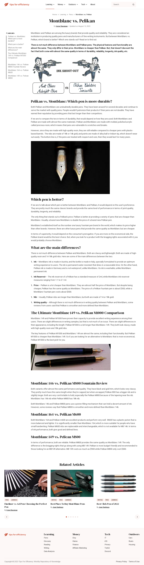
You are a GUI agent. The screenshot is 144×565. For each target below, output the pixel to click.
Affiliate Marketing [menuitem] (80, 548)
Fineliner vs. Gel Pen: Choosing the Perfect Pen (25, 505)
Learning (63, 14)
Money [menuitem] (60, 4)
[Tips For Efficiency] (16, 4)
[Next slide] (137, 517)
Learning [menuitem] (49, 4)
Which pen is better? (16, 44)
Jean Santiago (58, 507)
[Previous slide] (6, 517)
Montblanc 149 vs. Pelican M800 (18, 77)
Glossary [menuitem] (47, 541)
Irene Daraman (62, 26)
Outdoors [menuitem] (72, 4)
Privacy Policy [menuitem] (121, 561)
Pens (71, 14)
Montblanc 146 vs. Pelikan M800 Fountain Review (18, 66)
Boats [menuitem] (131, 541)
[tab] (66, 516)
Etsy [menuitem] (74, 538)
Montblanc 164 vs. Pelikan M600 (18, 71)
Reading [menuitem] (47, 544)
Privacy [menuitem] (107, 544)
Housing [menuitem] (132, 544)
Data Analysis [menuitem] (49, 551)
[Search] (133, 4)
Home (54, 14)
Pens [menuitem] (46, 538)
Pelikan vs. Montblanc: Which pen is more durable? (16, 38)
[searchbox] (123, 4)
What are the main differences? (15, 49)
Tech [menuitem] (83, 4)
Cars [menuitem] (130, 538)
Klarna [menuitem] (75, 541)
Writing (54, 500)
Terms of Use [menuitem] (134, 561)
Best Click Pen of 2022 (108, 503)
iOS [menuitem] (106, 541)
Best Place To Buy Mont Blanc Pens (68, 503)
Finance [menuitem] (76, 544)
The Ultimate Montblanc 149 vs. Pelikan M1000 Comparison (17, 55)
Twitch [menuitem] (107, 548)
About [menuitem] (92, 4)
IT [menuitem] (105, 538)
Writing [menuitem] (46, 548)
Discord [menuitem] (108, 551)
